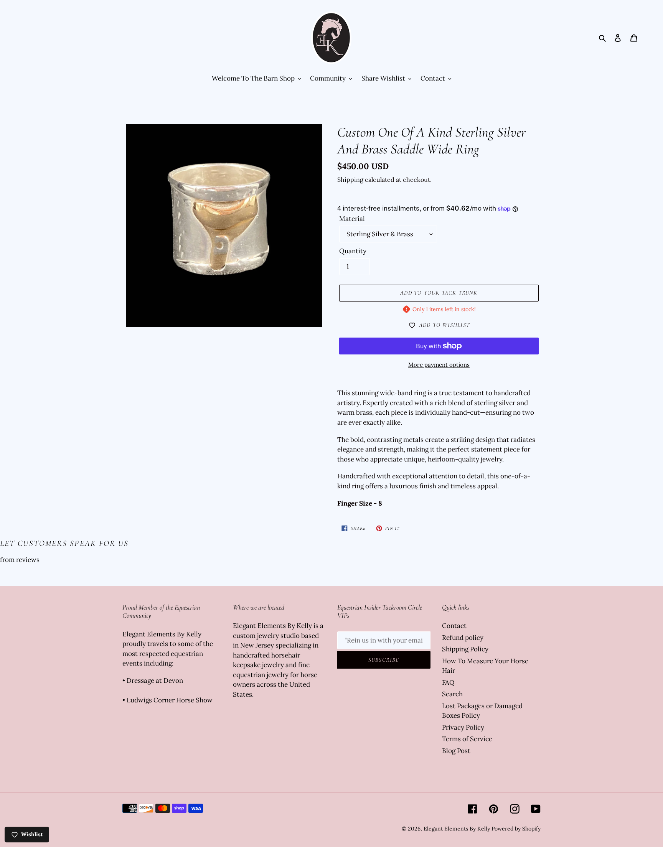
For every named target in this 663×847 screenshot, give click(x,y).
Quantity (352, 251)
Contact (454, 625)
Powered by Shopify (516, 828)
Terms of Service (467, 739)
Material (352, 218)
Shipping (350, 179)
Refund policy (462, 637)
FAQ (448, 682)
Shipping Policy (465, 649)
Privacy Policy (463, 727)
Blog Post (456, 750)
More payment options (439, 364)
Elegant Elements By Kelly (457, 828)
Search (452, 694)
